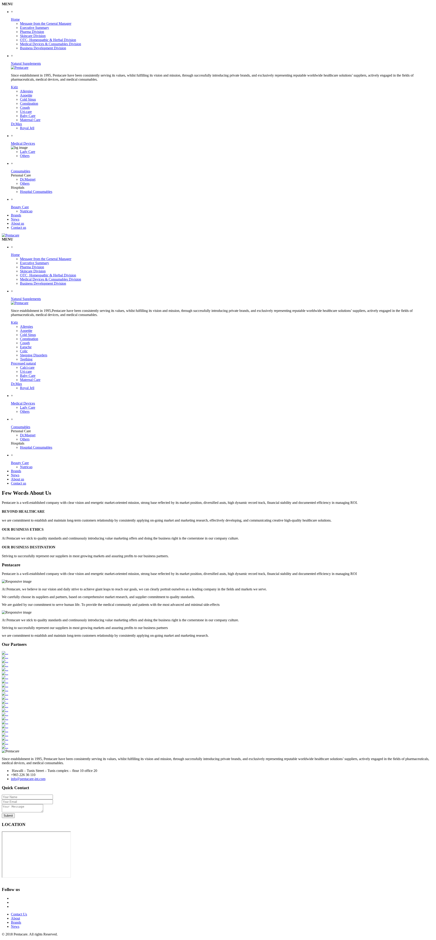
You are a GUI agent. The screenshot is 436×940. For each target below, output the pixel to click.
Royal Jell (27, 128)
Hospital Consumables (36, 192)
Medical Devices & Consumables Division (50, 44)
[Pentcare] (19, 303)
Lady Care (27, 152)
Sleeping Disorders (33, 355)
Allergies (26, 91)
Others (25, 156)
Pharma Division (32, 32)
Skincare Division (33, 36)
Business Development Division (43, 48)
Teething (26, 359)
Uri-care (26, 112)
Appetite (26, 95)
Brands (16, 922)
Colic (24, 351)
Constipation (29, 103)
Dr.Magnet (27, 179)
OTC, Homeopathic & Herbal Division (48, 40)
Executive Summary (34, 28)
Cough (25, 107)
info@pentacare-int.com (28, 779)
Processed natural (23, 363)
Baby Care (27, 116)
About (15, 918)
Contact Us (19, 914)
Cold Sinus (28, 99)
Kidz (14, 87)
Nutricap (26, 211)
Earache (26, 347)
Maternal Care (30, 120)
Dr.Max (16, 124)
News (15, 926)
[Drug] (19, 68)
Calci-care (27, 367)
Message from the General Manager (45, 23)
